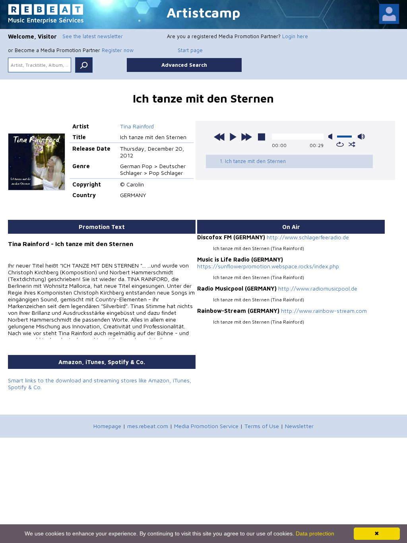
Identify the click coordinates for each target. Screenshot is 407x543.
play (233, 137)
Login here (295, 36)
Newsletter (299, 426)
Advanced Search (184, 65)
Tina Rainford (137, 126)
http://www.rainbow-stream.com (324, 310)
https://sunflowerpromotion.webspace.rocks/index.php (268, 266)
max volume (361, 137)
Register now (118, 50)
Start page (190, 50)
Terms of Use (261, 426)
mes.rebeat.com (147, 426)
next (246, 136)
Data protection (315, 533)
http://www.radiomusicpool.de (317, 288)
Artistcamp (203, 12)
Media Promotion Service (206, 426)
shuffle (352, 144)
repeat (340, 144)
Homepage (107, 426)
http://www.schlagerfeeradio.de (308, 237)
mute (331, 137)
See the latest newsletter (92, 36)
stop (261, 136)
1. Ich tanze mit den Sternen (253, 161)
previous (219, 136)
